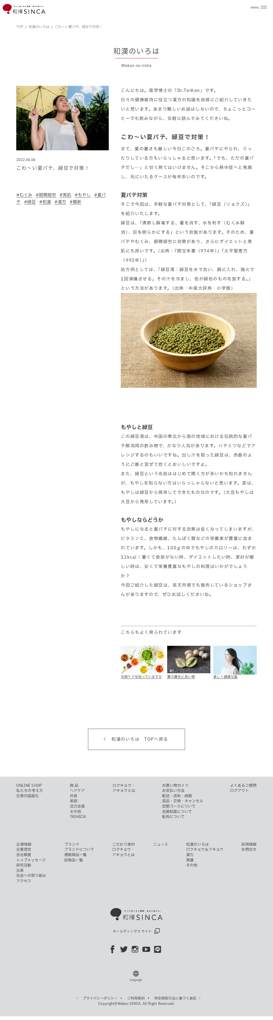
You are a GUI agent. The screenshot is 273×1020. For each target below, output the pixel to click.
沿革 (20, 870)
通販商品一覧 (75, 855)
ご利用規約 (136, 998)
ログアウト (239, 790)
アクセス (23, 881)
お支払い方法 (173, 790)
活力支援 (77, 806)
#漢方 (60, 202)
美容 (73, 801)
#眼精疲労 (46, 195)
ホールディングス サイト (132, 931)
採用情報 (248, 844)
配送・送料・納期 (177, 796)
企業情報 (23, 844)
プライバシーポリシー (100, 998)
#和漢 (45, 202)
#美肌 (65, 195)
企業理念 (23, 849)
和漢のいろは (39, 27)
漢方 (190, 855)
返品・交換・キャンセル (182, 801)
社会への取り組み (31, 875)
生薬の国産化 (27, 796)
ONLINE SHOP (29, 785)
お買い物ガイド (175, 785)
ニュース (160, 844)
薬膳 (190, 860)
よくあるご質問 (243, 785)
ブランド (71, 844)
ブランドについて (79, 849)
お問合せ (248, 849)
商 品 (74, 785)
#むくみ (24, 195)
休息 (73, 796)
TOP (19, 27)
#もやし (83, 195)
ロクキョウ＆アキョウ (204, 849)
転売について (173, 817)
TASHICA (78, 817)
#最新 (75, 202)
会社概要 (23, 855)
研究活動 (23, 865)
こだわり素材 (123, 844)
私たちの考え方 (29, 790)
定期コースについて (178, 806)
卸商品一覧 (73, 860)
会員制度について (177, 811)
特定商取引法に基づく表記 (175, 998)
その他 (75, 811)
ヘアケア (77, 790)
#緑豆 (30, 202)
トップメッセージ (31, 860)
